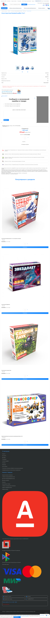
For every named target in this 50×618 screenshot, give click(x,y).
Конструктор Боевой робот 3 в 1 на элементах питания (11, 238)
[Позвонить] (43, 5)
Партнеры (4, 464)
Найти (24, 4)
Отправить (6, 119)
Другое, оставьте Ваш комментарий (19, 109)
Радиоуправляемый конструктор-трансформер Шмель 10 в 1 (12, 436)
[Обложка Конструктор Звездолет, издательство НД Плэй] (25, 276)
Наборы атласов (5, 489)
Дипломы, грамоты (5, 480)
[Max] (46, 5)
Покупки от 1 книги (7, 596)
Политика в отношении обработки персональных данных (12, 468)
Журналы (4, 482)
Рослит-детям (4, 466)
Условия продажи (5, 461)
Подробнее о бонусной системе (8, 93)
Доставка (4, 457)
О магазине (5, 451)
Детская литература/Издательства (8, 478)
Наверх (46, 613)
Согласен (17, 617)
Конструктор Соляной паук (6, 370)
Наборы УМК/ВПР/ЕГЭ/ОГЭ (7, 487)
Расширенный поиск (31, 4)
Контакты (4, 462)
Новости (3, 453)
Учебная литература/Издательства (8, 476)
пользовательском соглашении (23, 615)
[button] (4, 8)
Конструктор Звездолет (6, 304)
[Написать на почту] (45, 5)
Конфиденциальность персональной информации (11, 470)
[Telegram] (48, 5)
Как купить (4, 455)
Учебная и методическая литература (9, 485)
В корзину (25, 247)
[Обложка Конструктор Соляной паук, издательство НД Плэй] (25, 342)
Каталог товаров (7, 472)
